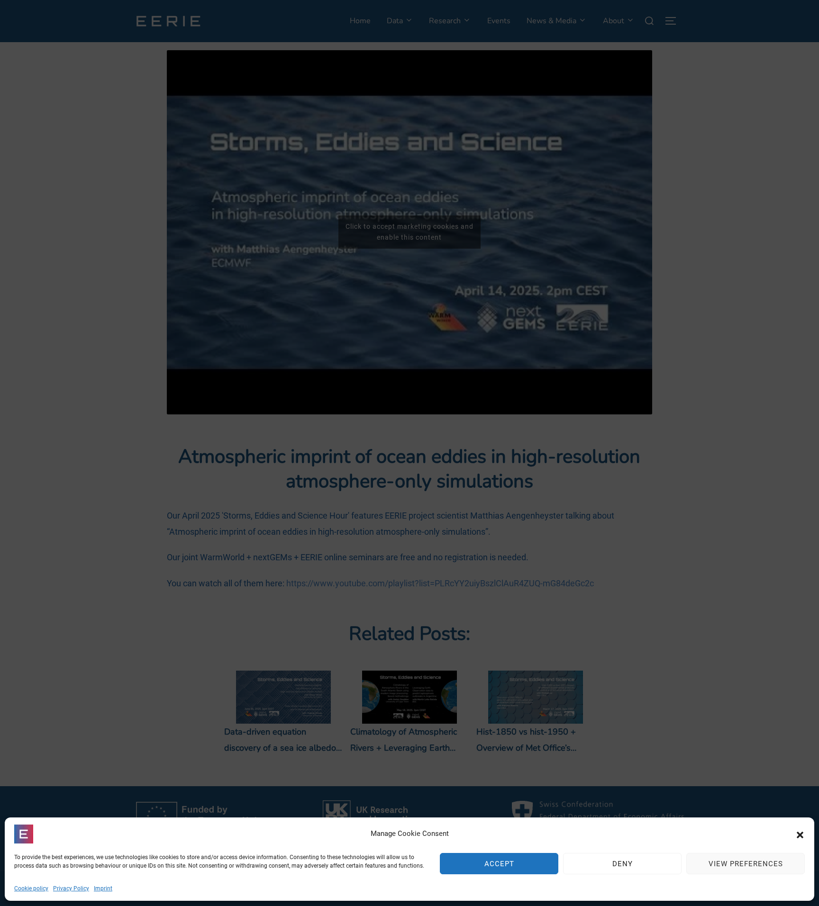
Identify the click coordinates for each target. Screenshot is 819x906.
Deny (622, 864)
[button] (800, 834)
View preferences (746, 864)
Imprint (103, 888)
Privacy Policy (71, 888)
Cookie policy (31, 888)
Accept (499, 864)
